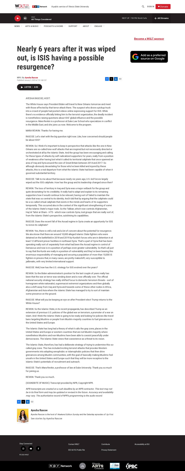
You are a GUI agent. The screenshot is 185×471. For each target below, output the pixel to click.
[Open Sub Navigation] (22, 26)
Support (73, 26)
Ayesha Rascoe (31, 77)
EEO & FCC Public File (76, 450)
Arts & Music (32, 26)
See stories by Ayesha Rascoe (46, 418)
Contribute (105, 444)
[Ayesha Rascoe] (22, 416)
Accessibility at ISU (142, 444)
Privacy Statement (108, 450)
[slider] (29, 18)
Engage (98, 26)
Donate (164, 6)
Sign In (150, 7)
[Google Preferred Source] (149, 57)
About (86, 26)
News (17, 26)
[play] (18, 18)
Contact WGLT (73, 444)
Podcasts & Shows (53, 26)
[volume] (25, 18)
